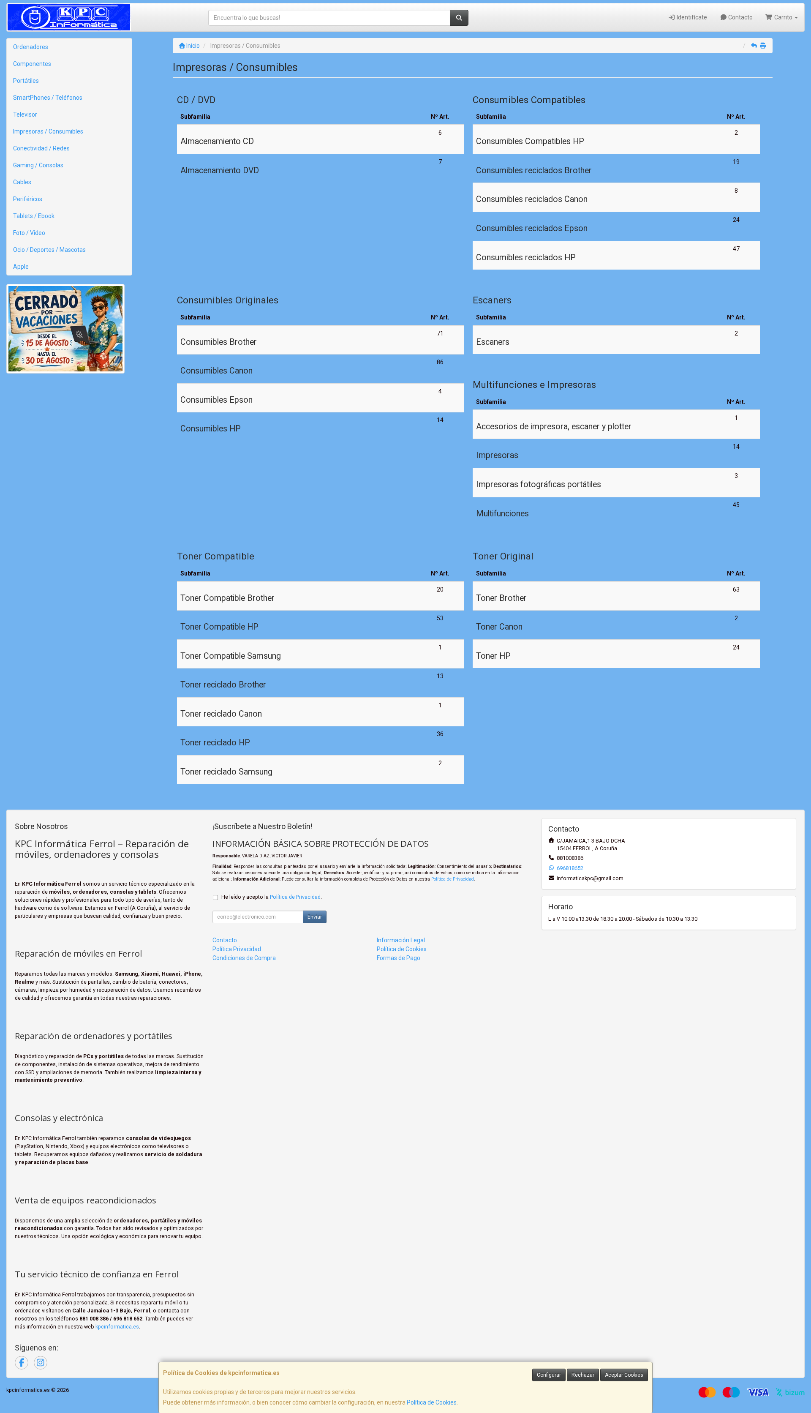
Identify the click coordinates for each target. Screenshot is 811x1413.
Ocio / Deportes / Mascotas (49, 249)
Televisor (25, 114)
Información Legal (401, 940)
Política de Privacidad (452, 879)
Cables (22, 182)
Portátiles (26, 80)
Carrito (783, 17)
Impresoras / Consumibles (48, 131)
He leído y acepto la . (271, 897)
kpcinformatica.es (117, 1326)
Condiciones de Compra (244, 958)
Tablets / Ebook (33, 216)
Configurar (549, 1375)
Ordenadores (30, 47)
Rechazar (583, 1375)
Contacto (740, 17)
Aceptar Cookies (624, 1375)
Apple (21, 266)
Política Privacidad (236, 949)
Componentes (32, 63)
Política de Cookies (432, 1402)
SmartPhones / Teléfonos (47, 97)
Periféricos (27, 199)
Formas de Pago (398, 958)
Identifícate (691, 17)
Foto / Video (29, 232)
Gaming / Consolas (38, 165)
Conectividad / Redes (41, 148)
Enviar (315, 917)
